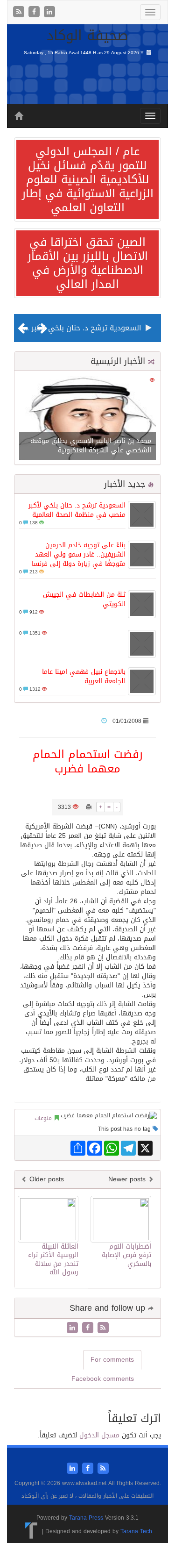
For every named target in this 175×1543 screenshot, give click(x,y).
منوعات (43, 1118)
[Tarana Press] (31, 1531)
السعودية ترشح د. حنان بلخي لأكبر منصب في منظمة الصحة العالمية (77, 510)
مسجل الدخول (99, 1435)
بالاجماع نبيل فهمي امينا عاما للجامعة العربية (84, 676)
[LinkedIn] (49, 12)
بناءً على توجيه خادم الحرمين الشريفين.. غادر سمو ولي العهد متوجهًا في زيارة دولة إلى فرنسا (79, 554)
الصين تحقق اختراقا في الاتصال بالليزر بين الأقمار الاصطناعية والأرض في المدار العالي (88, 263)
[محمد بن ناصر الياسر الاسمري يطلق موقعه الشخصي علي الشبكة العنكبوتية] (87, 418)
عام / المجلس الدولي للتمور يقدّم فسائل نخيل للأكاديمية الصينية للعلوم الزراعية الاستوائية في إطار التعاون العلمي (88, 179)
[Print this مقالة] (88, 807)
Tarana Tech (136, 1531)
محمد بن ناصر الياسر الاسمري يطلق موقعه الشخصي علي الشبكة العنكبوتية (90, 446)
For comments (112, 1359)
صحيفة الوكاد (87, 35)
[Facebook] (35, 12)
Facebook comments (102, 1378)
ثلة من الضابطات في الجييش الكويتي (84, 599)
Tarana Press (86, 1518)
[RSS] (20, 12)
